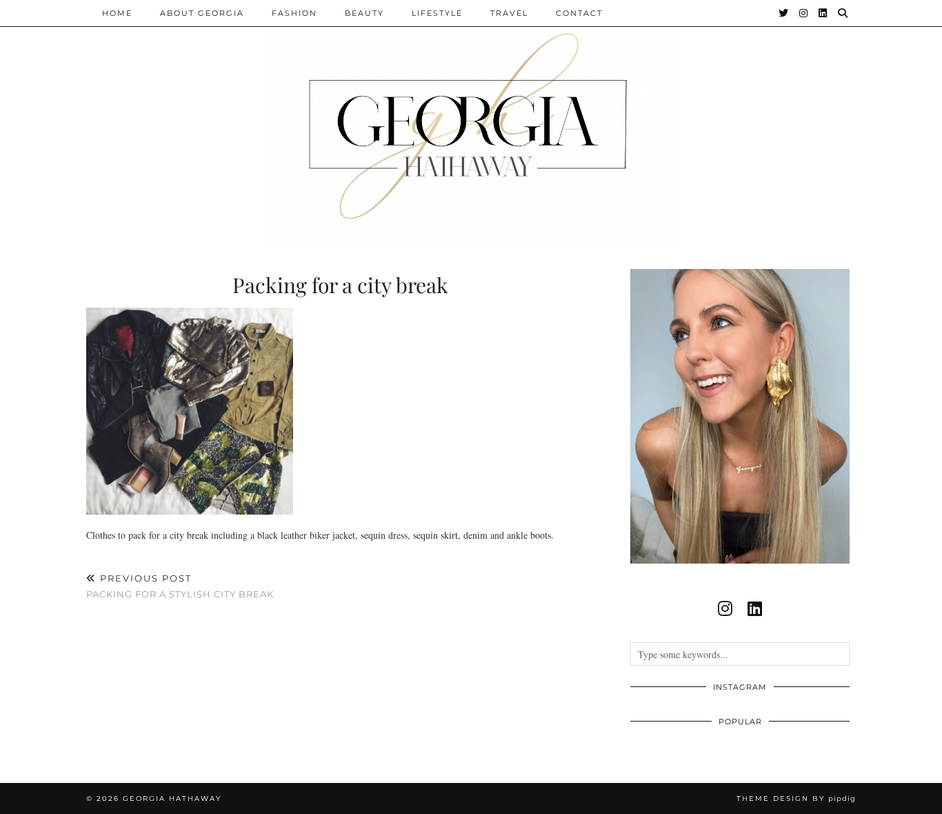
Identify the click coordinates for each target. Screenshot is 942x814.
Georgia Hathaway (172, 798)
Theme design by (796, 798)
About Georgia (202, 13)
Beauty (364, 13)
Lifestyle (437, 13)
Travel (509, 13)
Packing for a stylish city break (180, 586)
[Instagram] (804, 13)
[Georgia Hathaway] (471, 124)
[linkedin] (755, 608)
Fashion (294, 13)
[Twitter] (784, 13)
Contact (579, 13)
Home (117, 13)
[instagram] (725, 608)
